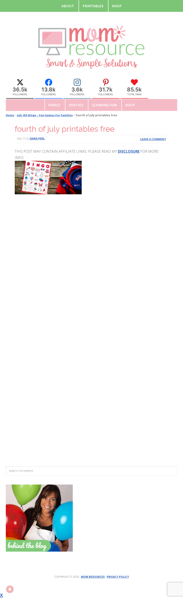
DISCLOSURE (128, 151)
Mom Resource (91, 47)
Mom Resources (93, 577)
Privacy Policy (118, 577)
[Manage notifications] (9, 589)
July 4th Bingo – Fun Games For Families (45, 115)
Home (10, 115)
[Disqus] (91, 269)
